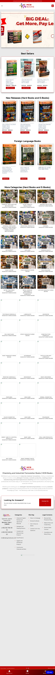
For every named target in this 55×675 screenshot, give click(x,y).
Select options (10, 87)
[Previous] (6, 73)
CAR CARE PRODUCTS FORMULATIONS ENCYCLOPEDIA (27, 81)
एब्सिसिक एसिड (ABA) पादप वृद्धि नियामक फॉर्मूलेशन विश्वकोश (44, 168)
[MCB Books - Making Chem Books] (27, 6)
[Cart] (52, 6)
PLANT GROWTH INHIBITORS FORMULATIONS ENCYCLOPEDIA (10, 82)
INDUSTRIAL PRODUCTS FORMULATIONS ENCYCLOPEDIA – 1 (43, 81)
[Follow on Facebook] (26, 668)
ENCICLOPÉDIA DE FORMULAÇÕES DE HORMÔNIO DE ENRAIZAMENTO (24, 169)
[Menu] (2, 6)
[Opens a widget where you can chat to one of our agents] (50, 672)
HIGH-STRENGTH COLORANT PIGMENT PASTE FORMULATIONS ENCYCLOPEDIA (9, 126)
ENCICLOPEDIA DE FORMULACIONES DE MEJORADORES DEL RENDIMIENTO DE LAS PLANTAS (7, 170)
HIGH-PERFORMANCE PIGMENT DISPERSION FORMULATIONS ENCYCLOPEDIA (25, 126)
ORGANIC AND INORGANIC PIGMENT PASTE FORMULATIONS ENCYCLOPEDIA (44, 126)
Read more (5, 178)
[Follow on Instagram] (28, 668)
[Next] (48, 73)
